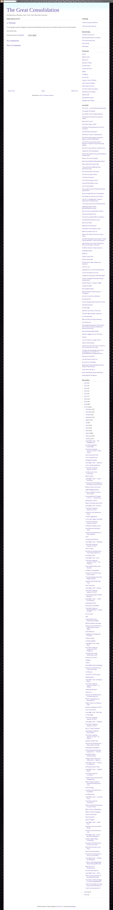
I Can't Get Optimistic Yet (92, 888)
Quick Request (89, 677)
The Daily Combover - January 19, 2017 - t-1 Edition (92, 685)
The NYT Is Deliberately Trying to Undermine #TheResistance (92, 200)
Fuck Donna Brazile (87, 186)
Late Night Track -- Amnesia (93, 462)
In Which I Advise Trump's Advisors (92, 248)
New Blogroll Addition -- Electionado (92, 731)
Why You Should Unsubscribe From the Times (93, 805)
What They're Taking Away (93, 809)
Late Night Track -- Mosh (92, 873)
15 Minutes (88, 672)
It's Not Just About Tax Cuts (90, 272)
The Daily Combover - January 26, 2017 (91, 522)
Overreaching (89, 787)
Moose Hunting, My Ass (89, 214)
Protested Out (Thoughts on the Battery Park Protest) (93, 483)
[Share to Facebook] (34, 35)
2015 (86, 894)
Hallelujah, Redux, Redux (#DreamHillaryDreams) (89, 207)
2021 (86, 396)
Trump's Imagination (91, 516)
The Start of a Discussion (92, 674)
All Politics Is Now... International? (92, 134)
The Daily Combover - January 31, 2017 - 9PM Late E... (93, 450)
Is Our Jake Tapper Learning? (93, 519)
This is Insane (89, 548)
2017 (86, 407)
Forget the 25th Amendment (90, 151)
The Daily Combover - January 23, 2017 (91, 591)
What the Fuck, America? (89, 225)
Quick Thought (89, 819)
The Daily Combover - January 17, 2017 (91, 725)
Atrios (84, 54)
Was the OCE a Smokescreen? (90, 867)
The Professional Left (88, 40)
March (88, 433)
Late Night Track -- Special (93, 588)
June (87, 425)
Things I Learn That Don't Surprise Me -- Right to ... (93, 759)
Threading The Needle (88, 111)
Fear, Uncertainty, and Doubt (90, 171)
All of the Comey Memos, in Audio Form (93, 148)
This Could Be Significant (92, 465)
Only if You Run (89, 585)
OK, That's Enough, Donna (90, 180)
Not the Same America (91, 870)
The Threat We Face (91, 457)
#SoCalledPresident (88, 288)
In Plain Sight (86, 307)
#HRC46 (84, 253)
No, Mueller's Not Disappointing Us (92, 114)
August (88, 420)
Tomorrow (88, 692)
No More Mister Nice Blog (90, 89)
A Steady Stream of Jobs (92, 767)
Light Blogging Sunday (92, 489)
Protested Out (86, 299)
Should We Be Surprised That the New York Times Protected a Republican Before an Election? (93, 326)
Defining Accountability (92, 747)
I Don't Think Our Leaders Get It (91, 340)
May (87, 428)
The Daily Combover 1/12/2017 (91, 801)
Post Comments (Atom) (46, 95)
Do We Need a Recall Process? (91, 220)
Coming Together (90, 641)
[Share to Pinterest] (35, 35)
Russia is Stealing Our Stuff (93, 707)
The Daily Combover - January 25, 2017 (91, 545)
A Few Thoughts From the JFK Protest (93, 493)
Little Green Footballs (88, 83)
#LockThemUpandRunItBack (90, 331)
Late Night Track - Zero (92, 558)
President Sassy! (90, 555)
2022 (86, 393)
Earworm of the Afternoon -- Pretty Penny (93, 573)
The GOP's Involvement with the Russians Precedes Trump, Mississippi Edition (93, 143)
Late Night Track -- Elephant (93, 721)
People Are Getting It (88, 356)
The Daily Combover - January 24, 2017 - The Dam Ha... (92, 562)
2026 (86, 383)
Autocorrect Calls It (91, 657)
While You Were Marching (93, 623)
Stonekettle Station (88, 97)
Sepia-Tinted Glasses (88, 343)
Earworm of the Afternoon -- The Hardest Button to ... (93, 552)
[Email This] (29, 35)
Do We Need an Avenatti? (89, 131)
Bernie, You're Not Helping (90, 158)
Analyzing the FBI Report (89, 375)
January (88, 438)
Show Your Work (87, 222)
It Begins (88, 660)
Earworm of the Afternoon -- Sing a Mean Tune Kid (93, 744)
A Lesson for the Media (89, 362)
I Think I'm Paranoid (88, 177)
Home (43, 91)
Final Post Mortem (90, 814)
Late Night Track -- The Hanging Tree (92, 441)
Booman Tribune (87, 63)
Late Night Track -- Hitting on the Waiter (93, 858)
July (87, 422)
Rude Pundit (85, 94)
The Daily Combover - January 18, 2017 (91, 718)
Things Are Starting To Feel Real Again (93, 275)
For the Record (86, 322)
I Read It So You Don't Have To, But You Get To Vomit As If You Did (93, 346)
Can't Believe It (89, 631)
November (89, 412)
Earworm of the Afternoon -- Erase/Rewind (93, 533)
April (87, 430)
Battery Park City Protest (93, 487)
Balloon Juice (86, 57)
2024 (86, 388)
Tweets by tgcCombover (89, 26)
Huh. (86, 616)
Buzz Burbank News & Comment (91, 37)
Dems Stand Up (89, 817)
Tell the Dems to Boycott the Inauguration (93, 778)
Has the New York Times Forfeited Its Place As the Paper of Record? (93, 244)
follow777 (60, 906)
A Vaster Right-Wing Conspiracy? (92, 313)
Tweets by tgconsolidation (90, 22)
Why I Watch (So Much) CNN (90, 164)
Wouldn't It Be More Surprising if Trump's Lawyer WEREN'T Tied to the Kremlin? (94, 239)
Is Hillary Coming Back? (92, 570)
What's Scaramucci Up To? (89, 231)
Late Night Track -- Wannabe (93, 542)
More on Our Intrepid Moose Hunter (92, 211)
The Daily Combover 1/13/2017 (91, 774)
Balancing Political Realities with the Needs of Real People (93, 365)
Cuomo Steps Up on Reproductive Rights (92, 619)
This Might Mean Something (93, 665)
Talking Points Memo (88, 100)
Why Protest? (89, 476)
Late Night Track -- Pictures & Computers (93, 763)
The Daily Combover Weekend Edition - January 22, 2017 (93, 609)
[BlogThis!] (30, 35)
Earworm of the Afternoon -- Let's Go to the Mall (93, 854)
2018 (86, 404)
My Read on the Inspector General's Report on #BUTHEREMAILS (92, 138)
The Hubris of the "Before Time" (91, 228)
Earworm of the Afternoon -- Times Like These (93, 668)
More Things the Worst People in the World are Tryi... (93, 783)
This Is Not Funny (90, 710)
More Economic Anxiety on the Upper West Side (93, 876)
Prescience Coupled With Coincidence (93, 217)
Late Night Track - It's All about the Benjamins (92, 835)
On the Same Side (87, 316)
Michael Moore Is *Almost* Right (92, 283)
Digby (84, 71)
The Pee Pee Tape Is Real (89, 174)
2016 (86, 892)
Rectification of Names (89, 92)
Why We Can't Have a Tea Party (91, 310)
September (89, 417)
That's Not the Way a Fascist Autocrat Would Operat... (93, 884)
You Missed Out (90, 794)
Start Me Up (85, 43)
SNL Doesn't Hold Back (92, 605)
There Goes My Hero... (88, 369)
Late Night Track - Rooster (93, 505)
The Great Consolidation (33, 10)
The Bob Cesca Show (88, 34)
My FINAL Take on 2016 (89, 124)
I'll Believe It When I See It (93, 526)
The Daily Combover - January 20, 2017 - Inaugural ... (91, 649)
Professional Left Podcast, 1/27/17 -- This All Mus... (93, 497)
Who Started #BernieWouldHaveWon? (93, 161)
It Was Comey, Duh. (87, 256)
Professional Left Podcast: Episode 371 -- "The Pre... (93, 750)
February (88, 436)
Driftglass (85, 74)
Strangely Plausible (91, 460)
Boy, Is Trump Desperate (92, 728)
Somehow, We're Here (91, 741)
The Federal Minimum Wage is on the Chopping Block (93, 880)
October (88, 414)
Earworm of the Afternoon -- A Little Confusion (93, 843)
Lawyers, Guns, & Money (89, 80)
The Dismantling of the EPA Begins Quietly (93, 577)
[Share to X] (32, 35)
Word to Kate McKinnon (92, 851)
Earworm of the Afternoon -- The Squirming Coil (93, 695)
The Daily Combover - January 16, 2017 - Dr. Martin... (92, 736)
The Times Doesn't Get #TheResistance (93, 203)
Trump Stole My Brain (91, 539)
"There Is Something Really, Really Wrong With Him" (93, 863)
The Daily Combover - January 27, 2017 (91, 509)
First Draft (85, 77)
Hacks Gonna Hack (87, 259)
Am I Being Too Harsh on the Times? (92, 196)
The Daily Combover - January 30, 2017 (91, 468)
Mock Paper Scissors (88, 86)
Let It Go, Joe (86, 267)
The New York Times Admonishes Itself (91, 654)
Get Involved (89, 614)
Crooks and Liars (87, 68)
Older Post (74, 91)
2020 (86, 399)
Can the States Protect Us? (90, 359)
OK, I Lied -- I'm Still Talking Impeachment (94, 108)
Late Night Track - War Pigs (93, 712)
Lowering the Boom (91, 689)
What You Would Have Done (93, 503)
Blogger (73, 906)
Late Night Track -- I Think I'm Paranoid (93, 599)
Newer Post (11, 91)
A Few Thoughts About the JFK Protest (93, 302)
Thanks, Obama (89, 638)
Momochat (85, 46)
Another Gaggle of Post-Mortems (92, 334)
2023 (86, 391)
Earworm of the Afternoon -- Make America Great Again (93, 627)
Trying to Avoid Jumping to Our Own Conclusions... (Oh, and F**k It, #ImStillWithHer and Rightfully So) (92, 351)
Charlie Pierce (86, 65)
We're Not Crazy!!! (87, 121)
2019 (86, 401)
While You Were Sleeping (92, 812)
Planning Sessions (87, 305)
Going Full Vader (87, 286)
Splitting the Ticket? (91, 500)
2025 (86, 385)
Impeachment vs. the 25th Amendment (93, 269)
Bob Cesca (85, 60)
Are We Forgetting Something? (91, 445)
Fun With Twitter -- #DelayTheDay (91, 755)
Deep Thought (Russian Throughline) (93, 193)
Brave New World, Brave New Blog (92, 372)
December (89, 409)
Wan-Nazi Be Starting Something (91, 319)
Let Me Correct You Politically (91, 296)
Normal (84, 337)
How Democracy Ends (91, 455)
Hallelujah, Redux (87, 250)
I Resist (87, 662)
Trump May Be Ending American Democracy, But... (91, 167)
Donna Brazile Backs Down (90, 183)
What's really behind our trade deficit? (92, 699)
